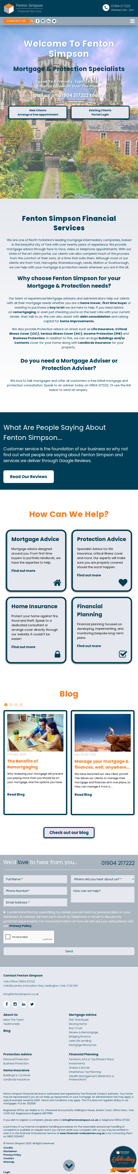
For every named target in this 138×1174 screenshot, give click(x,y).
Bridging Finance (80, 1036)
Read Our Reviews (28, 476)
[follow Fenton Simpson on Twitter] (54, 21)
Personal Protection (16, 1059)
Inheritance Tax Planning (85, 1072)
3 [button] (16, 704)
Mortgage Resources (82, 1045)
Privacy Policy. (20, 926)
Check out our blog (69, 832)
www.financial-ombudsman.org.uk (82, 1133)
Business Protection (16, 1063)
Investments (77, 1063)
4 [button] (21, 704)
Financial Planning (83, 1054)
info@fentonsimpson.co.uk (21, 994)
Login (6, 1172)
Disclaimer (10, 1151)
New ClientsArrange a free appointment (38, 112)
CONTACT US (16, 21)
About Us (10, 1014)
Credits (8, 1147)
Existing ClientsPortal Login (100, 112)
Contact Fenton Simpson (23, 975)
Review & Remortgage (83, 1032)
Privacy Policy (12, 1154)
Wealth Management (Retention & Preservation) (91, 1078)
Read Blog (16, 794)
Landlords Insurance (16, 1079)
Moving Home (78, 1024)
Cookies (8, 1158)
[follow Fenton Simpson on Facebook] (38, 21)
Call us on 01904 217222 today (69, 95)
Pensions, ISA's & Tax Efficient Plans (91, 1059)
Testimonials (11, 1024)
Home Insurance (16, 1070)
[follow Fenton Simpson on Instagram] (43, 21)
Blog (6, 1030)
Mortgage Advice (83, 1014)
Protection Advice (17, 1054)
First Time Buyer (79, 1019)
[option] (69, 112)
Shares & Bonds (79, 1067)
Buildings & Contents (16, 1075)
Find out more (23, 570)
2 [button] (11, 704)
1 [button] (6, 704)
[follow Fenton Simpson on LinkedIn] (49, 21)
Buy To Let (75, 1028)
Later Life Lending (80, 1041)
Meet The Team (13, 1019)
